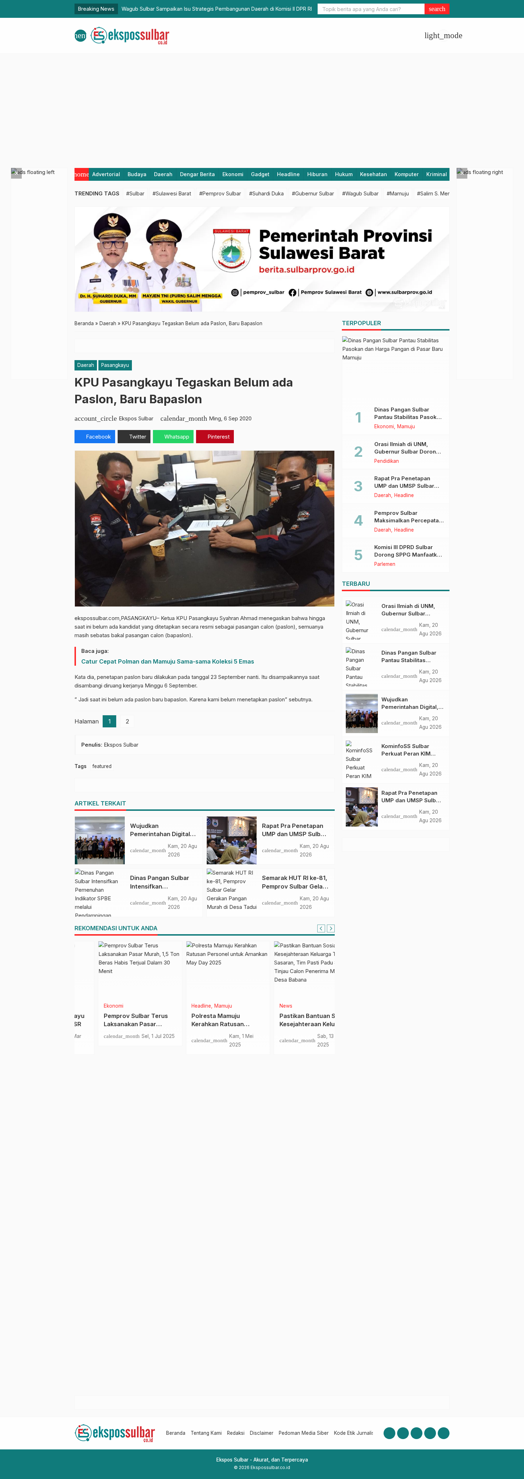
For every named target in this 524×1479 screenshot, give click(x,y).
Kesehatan (373, 174)
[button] (437, 9)
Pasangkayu (115, 365)
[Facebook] (389, 1433)
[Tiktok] (443, 1433)
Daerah (163, 174)
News (262, 1006)
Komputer (407, 174)
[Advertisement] (262, 107)
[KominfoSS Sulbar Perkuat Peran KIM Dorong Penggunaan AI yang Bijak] (362, 760)
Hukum (344, 174)
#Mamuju (398, 193)
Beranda (175, 1433)
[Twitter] (430, 1433)
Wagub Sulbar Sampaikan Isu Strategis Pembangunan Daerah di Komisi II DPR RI (217, 9)
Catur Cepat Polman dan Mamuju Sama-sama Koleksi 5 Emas (167, 661)
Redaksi (236, 1433)
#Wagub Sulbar (360, 193)
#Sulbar (135, 193)
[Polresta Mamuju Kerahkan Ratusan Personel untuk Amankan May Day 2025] (205, 969)
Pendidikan (386, 461)
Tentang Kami (206, 1433)
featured (102, 766)
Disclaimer (261, 1433)
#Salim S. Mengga (438, 193)
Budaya (137, 174)
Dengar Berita (197, 174)
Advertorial (106, 174)
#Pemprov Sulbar (220, 193)
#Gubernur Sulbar (313, 193)
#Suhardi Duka (266, 193)
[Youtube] (416, 1433)
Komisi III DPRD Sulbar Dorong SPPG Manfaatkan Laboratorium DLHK (408, 555)
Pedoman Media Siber (304, 1433)
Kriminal (436, 174)
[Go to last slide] (321, 928)
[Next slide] (331, 928)
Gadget (260, 174)
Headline (288, 174)
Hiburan (317, 174)
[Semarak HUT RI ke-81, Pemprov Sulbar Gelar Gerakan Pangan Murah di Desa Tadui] (232, 892)
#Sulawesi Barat (172, 193)
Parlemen (384, 564)
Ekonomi (232, 174)
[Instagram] (403, 1433)
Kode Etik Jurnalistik (356, 1433)
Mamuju (200, 1006)
